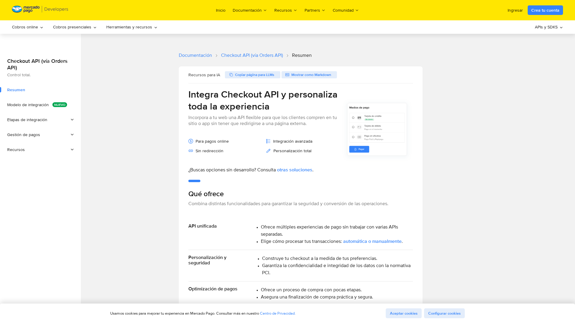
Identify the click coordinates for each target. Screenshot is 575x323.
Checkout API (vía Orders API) (252, 55)
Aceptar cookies (403, 313)
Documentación (195, 55)
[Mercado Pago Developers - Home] (40, 10)
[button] (40, 119)
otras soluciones (294, 169)
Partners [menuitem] (312, 10)
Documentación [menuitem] (247, 10)
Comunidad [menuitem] (343, 10)
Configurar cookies (444, 313)
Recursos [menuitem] (283, 10)
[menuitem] (27, 27)
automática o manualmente (372, 241)
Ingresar (515, 10)
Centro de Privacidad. (278, 313)
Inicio (221, 10)
